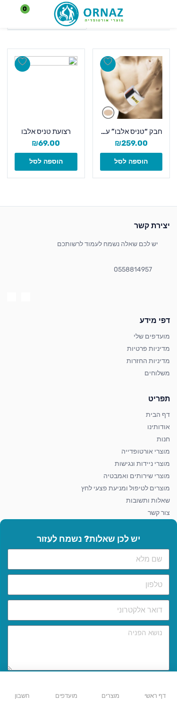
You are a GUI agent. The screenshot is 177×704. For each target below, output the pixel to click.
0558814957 (133, 269)
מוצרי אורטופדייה (145, 451)
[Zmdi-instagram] (11, 296)
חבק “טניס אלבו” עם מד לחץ (131, 131)
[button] (31, 14)
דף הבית (158, 415)
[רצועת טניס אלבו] (46, 87)
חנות (163, 439)
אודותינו (158, 427)
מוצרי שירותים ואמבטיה (136, 476)
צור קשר (159, 513)
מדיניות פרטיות (148, 349)
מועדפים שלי (152, 336)
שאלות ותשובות (148, 501)
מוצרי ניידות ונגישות (142, 464)
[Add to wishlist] (108, 64)
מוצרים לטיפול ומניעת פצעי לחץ (125, 488)
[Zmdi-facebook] (25, 296)
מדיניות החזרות (148, 361)
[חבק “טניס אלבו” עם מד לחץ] (131, 87)
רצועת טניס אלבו (46, 131)
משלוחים (157, 373)
